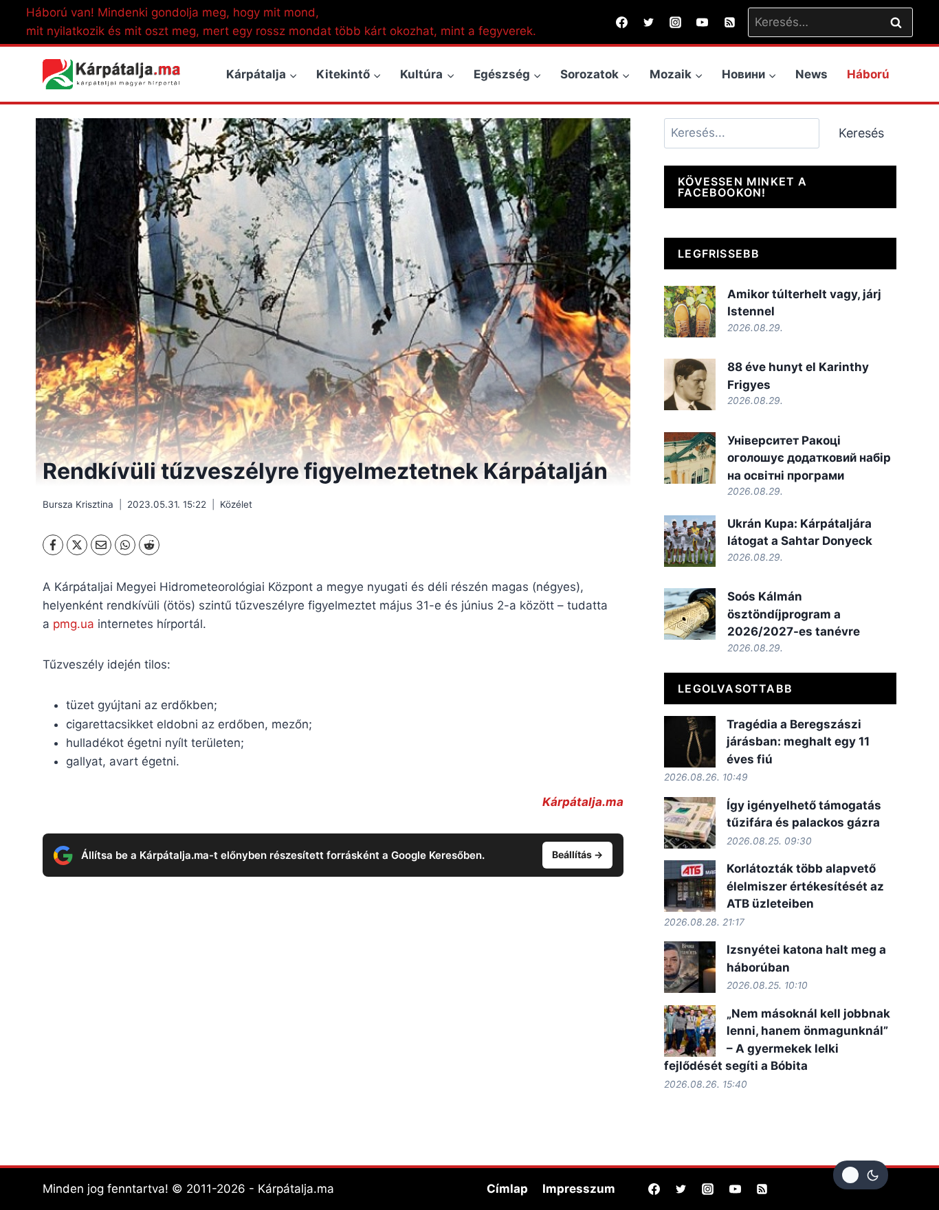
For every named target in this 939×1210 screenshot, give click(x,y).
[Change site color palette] (860, 1175)
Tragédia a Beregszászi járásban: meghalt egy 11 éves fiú (798, 741)
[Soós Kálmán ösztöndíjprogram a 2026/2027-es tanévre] (690, 614)
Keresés (861, 133)
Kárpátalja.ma (582, 802)
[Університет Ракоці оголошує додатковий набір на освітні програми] (690, 458)
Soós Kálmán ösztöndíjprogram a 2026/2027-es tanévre (793, 614)
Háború (868, 74)
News (811, 74)
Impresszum (578, 1189)
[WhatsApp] (125, 545)
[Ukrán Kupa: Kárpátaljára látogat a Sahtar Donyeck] (690, 541)
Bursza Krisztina (78, 504)
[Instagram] (675, 22)
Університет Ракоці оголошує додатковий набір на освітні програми (809, 458)
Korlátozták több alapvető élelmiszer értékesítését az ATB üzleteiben (805, 886)
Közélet (236, 504)
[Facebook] (622, 22)
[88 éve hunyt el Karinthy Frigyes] (690, 384)
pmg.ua (73, 624)
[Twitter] (649, 22)
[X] (77, 545)
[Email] (101, 545)
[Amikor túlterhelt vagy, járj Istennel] (690, 311)
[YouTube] (702, 22)
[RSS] (729, 22)
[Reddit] (149, 545)
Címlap (507, 1189)
